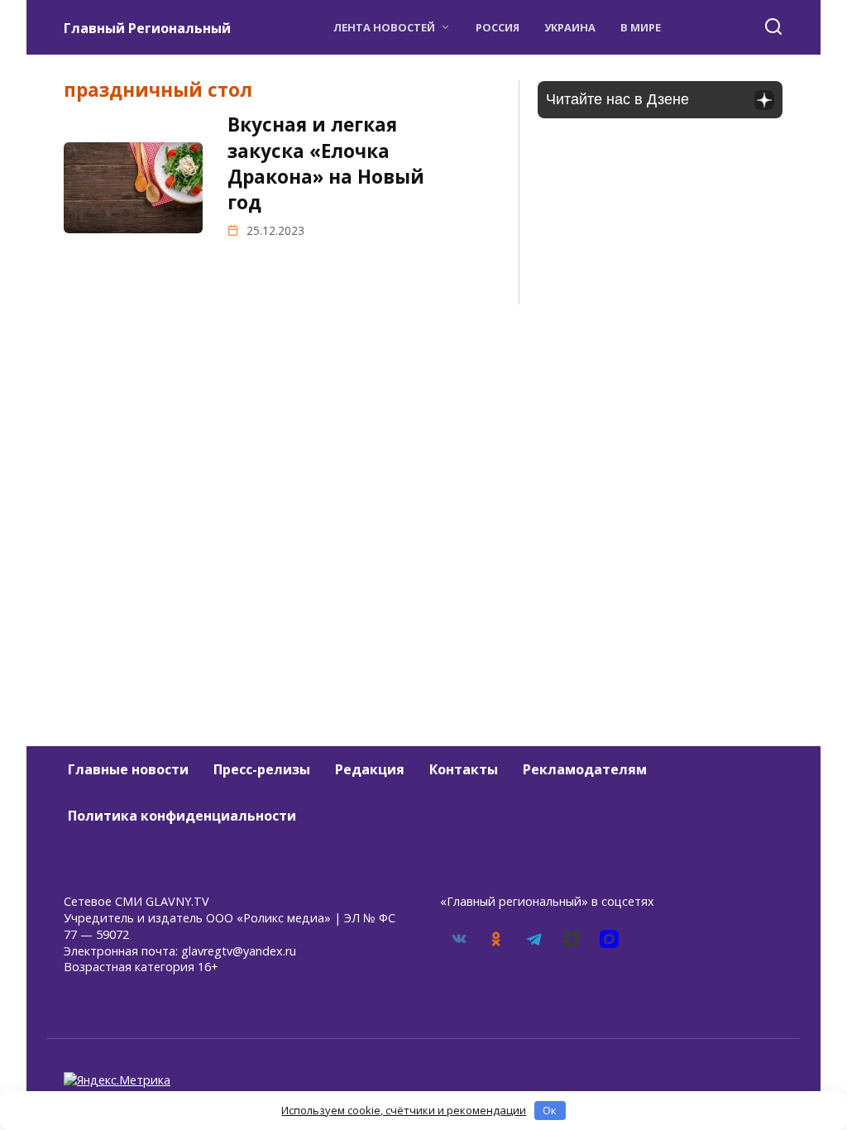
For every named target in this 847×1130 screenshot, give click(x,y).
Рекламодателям (585, 769)
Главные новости (128, 769)
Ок (550, 1110)
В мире (640, 27)
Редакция (369, 769)
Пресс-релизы (261, 769)
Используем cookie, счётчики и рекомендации (403, 1110)
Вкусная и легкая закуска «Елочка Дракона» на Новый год (325, 163)
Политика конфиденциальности (182, 816)
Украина (570, 27)
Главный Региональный (147, 28)
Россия (497, 27)
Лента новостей (384, 27)
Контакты (463, 769)
